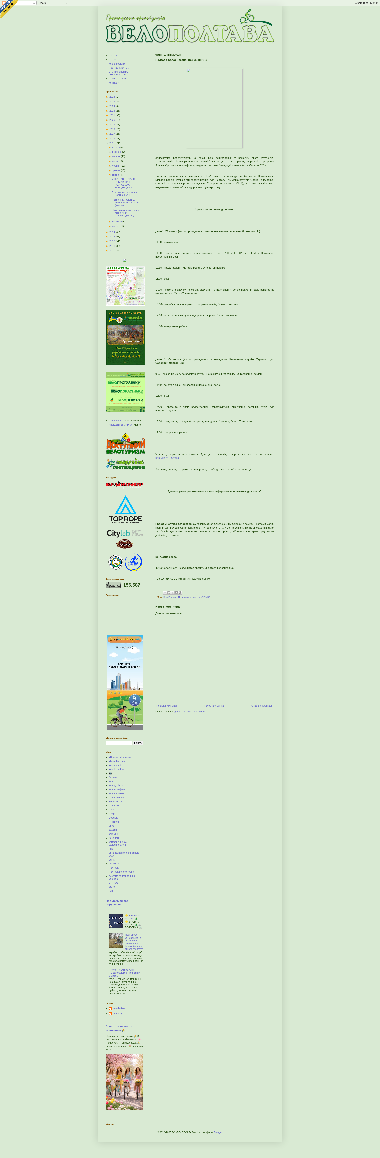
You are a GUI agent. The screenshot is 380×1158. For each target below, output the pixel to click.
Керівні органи (117, 63)
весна (112, 809)
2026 (112, 96)
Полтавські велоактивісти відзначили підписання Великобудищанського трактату (134, 941)
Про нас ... (114, 55)
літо (111, 848)
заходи (113, 829)
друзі (112, 825)
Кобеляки (114, 838)
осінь (112, 859)
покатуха (114, 863)
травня (116, 170)
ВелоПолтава (170, 597)
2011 (112, 246)
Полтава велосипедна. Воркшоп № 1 (125, 193)
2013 (112, 236)
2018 (112, 129)
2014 (112, 232)
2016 (112, 138)
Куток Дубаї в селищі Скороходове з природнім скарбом (124, 973)
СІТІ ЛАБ (205, 597)
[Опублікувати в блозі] (169, 593)
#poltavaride (115, 765)
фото (112, 886)
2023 (112, 110)
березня (117, 221)
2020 (112, 120)
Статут (113, 59)
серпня (116, 156)
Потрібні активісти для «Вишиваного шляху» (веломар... (125, 202)
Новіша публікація (166, 705)
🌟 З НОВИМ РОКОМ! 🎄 (132, 917)
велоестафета (117, 789)
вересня (117, 152)
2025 (112, 101)
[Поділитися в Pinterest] (180, 593)
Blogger (218, 1132)
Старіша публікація (262, 705)
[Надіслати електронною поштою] (165, 593)
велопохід (114, 805)
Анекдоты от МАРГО (120, 424)
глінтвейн (114, 821)
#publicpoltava (117, 769)
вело (111, 781)
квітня (116, 175)
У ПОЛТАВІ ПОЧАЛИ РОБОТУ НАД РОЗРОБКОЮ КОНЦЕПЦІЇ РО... (123, 183)
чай (111, 890)
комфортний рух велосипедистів (118, 843)
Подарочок (115, 420)
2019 (112, 124)
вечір (112, 813)
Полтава (114, 867)
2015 (112, 143)
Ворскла (113, 817)
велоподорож (116, 797)
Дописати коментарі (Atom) (189, 711)
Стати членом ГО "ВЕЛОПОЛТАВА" (118, 73)
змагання (114, 833)
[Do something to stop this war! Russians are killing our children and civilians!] (9, 9)
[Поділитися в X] (173, 593)
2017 (112, 133)
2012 (112, 241)
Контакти (114, 82)
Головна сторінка (214, 705)
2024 (112, 106)
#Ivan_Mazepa (117, 761)
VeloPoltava (119, 1008)
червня (116, 165)
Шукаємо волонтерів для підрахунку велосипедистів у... (126, 213)
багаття (113, 777)
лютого (116, 226)
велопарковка (116, 793)
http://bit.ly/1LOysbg (167, 458)
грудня (116, 147)
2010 (112, 250)
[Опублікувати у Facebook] (176, 593)
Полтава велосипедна (189, 597)
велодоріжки (116, 785)
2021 (112, 115)
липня (116, 161)
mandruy (117, 1013)
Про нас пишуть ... (119, 67)
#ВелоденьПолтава (120, 757)
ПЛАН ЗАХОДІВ (117, 78)
